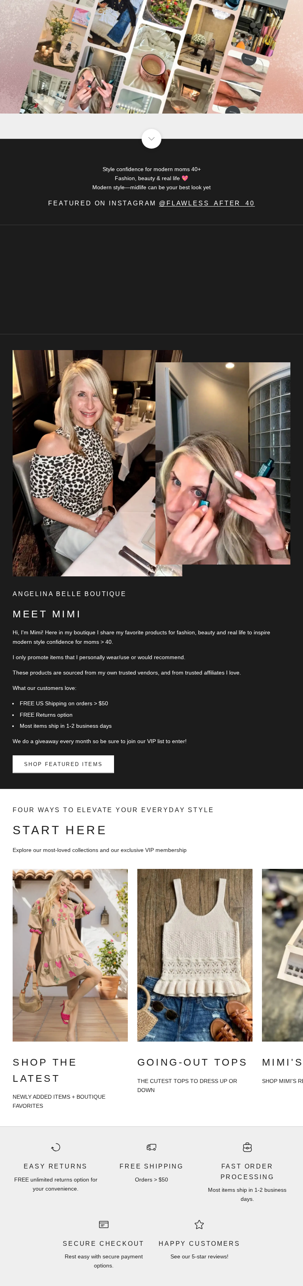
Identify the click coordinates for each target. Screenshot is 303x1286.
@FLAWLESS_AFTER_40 (207, 203)
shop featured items (63, 764)
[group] (151, 69)
